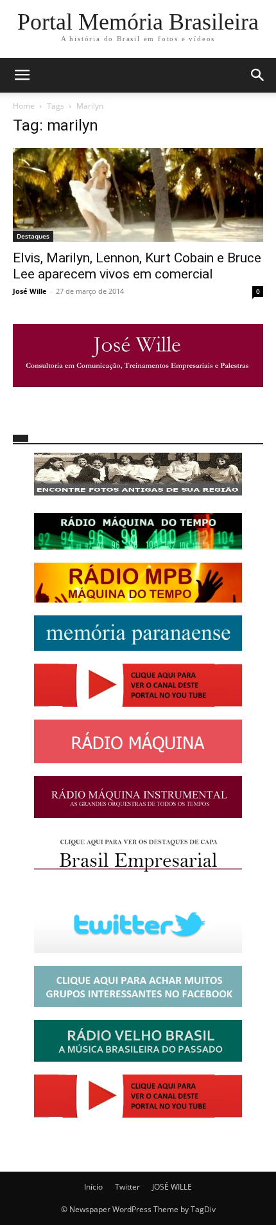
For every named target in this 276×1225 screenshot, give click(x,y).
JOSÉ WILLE (172, 1186)
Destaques (33, 235)
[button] (21, 75)
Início (93, 1186)
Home (24, 105)
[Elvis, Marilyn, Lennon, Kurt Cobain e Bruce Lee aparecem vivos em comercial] (138, 195)
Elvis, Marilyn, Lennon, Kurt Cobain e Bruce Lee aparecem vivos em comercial (137, 266)
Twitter (127, 1186)
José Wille (30, 291)
